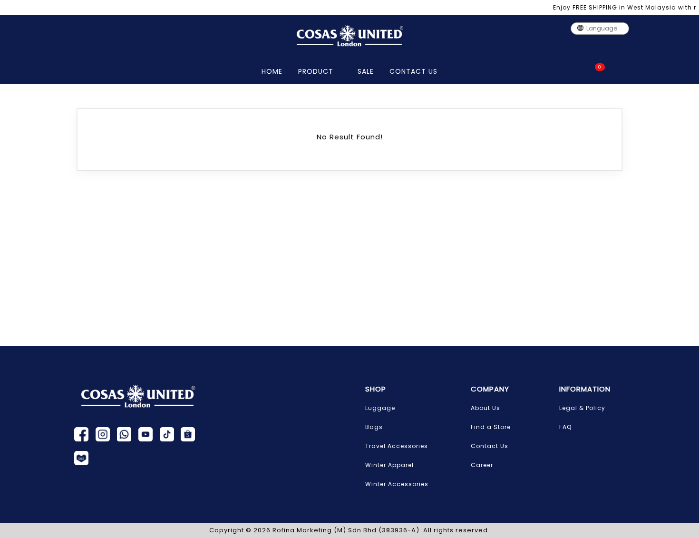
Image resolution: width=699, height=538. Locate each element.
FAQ (565, 427)
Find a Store (491, 427)
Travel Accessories (396, 446)
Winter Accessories (396, 484)
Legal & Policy (582, 408)
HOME (272, 71)
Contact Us (489, 446)
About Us (485, 408)
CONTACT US (413, 71)
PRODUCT (317, 71)
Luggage (380, 408)
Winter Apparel (389, 465)
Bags (374, 427)
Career (482, 465)
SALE (366, 71)
